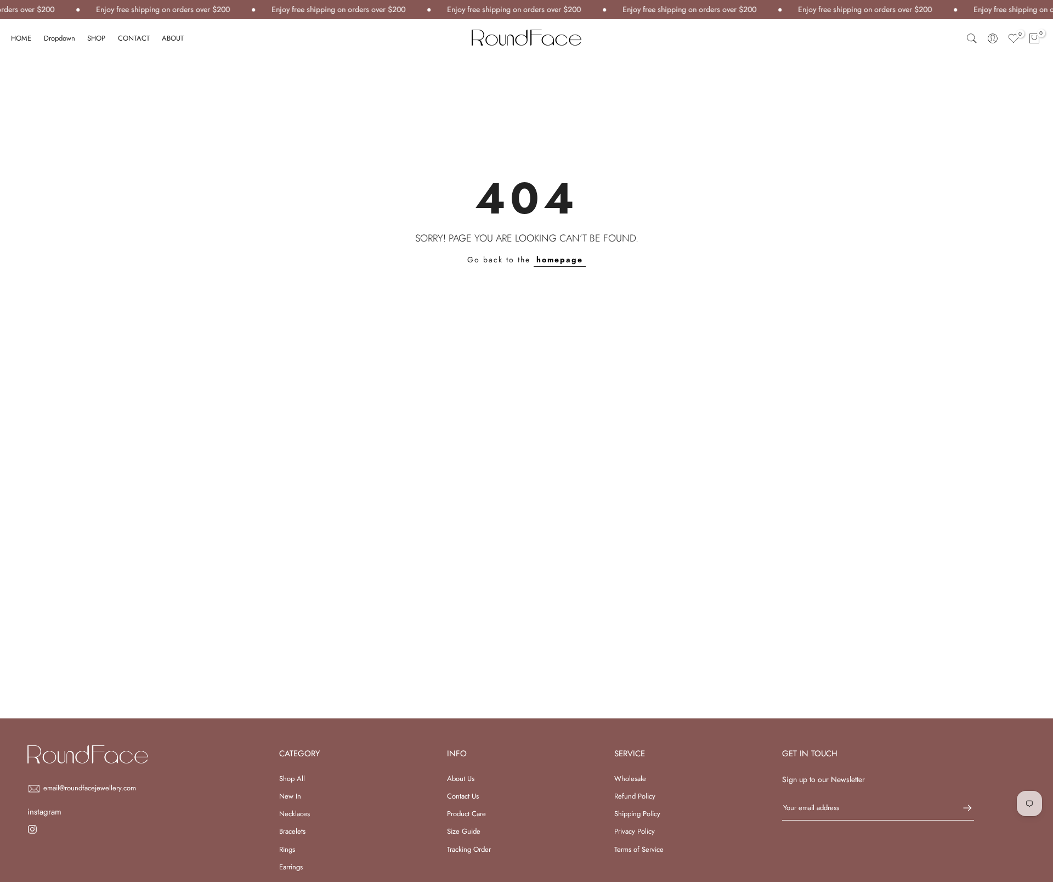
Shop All (292, 779)
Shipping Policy (637, 814)
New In (290, 796)
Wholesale (630, 779)
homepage (559, 259)
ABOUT (173, 38)
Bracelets (292, 831)
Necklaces (294, 814)
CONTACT (134, 38)
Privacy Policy (634, 831)
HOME (21, 38)
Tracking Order (469, 850)
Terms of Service (639, 850)
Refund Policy (634, 796)
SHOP (96, 38)
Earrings (291, 867)
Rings (287, 850)
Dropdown (59, 38)
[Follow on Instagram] (32, 829)
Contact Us (463, 796)
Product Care (466, 814)
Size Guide (463, 831)
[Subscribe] (962, 808)
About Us (460, 779)
